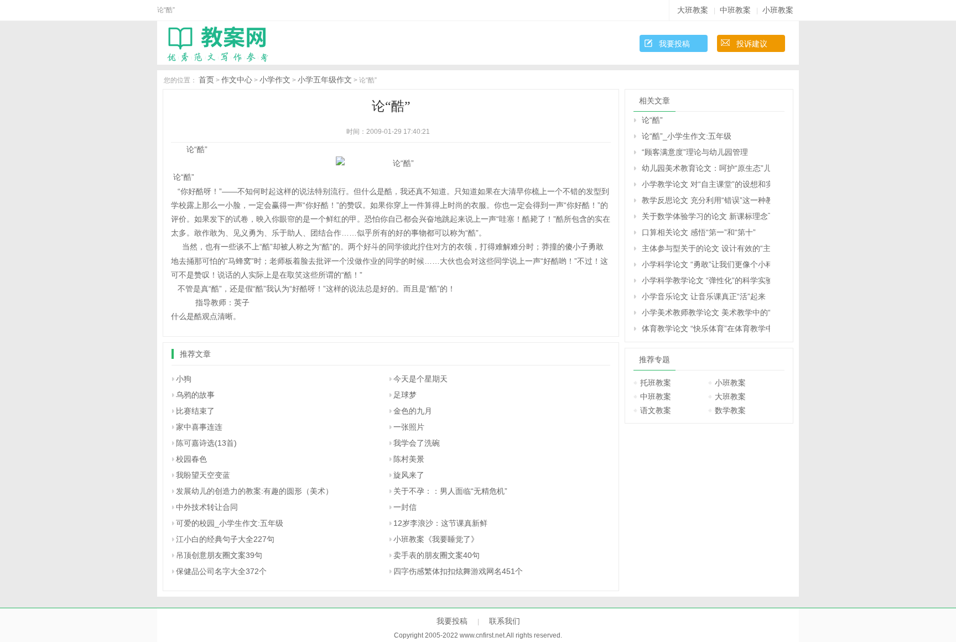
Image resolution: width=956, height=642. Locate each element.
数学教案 (730, 410)
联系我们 (504, 621)
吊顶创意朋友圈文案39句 (219, 555)
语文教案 (655, 410)
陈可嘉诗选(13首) (206, 443)
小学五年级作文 (325, 79)
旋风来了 (408, 475)
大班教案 (692, 10)
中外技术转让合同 (207, 507)
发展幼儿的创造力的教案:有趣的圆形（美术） (254, 491)
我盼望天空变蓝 (203, 475)
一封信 (405, 507)
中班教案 (735, 10)
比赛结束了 (195, 410)
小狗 (183, 378)
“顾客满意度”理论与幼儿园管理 (695, 152)
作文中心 (236, 79)
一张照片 (408, 426)
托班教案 (655, 382)
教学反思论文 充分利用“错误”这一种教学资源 (706, 200)
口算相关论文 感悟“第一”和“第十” (699, 232)
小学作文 (274, 79)
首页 (206, 79)
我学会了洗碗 (416, 443)
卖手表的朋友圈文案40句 (436, 555)
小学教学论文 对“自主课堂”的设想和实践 (706, 184)
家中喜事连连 (199, 426)
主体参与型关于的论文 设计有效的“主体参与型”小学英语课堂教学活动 (706, 248)
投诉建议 (751, 43)
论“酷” (652, 120)
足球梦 (405, 394)
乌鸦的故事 (195, 394)
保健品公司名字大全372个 (221, 571)
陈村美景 (408, 459)
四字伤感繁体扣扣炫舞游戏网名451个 (458, 571)
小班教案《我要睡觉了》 (436, 539)
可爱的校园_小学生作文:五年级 (229, 523)
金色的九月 (412, 410)
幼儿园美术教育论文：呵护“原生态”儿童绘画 (706, 168)
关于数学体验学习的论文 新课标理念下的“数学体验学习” (706, 216)
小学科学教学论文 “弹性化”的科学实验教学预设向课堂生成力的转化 (706, 280)
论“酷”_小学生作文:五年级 (686, 136)
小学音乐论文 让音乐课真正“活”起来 (704, 296)
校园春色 (191, 459)
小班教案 (777, 10)
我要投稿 (674, 43)
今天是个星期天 (420, 378)
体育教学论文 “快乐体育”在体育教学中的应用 (706, 328)
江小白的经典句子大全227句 (225, 539)
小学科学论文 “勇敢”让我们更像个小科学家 (706, 264)
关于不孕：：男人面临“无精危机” (450, 491)
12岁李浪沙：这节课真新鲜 (440, 523)
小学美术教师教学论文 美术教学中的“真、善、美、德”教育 (706, 312)
